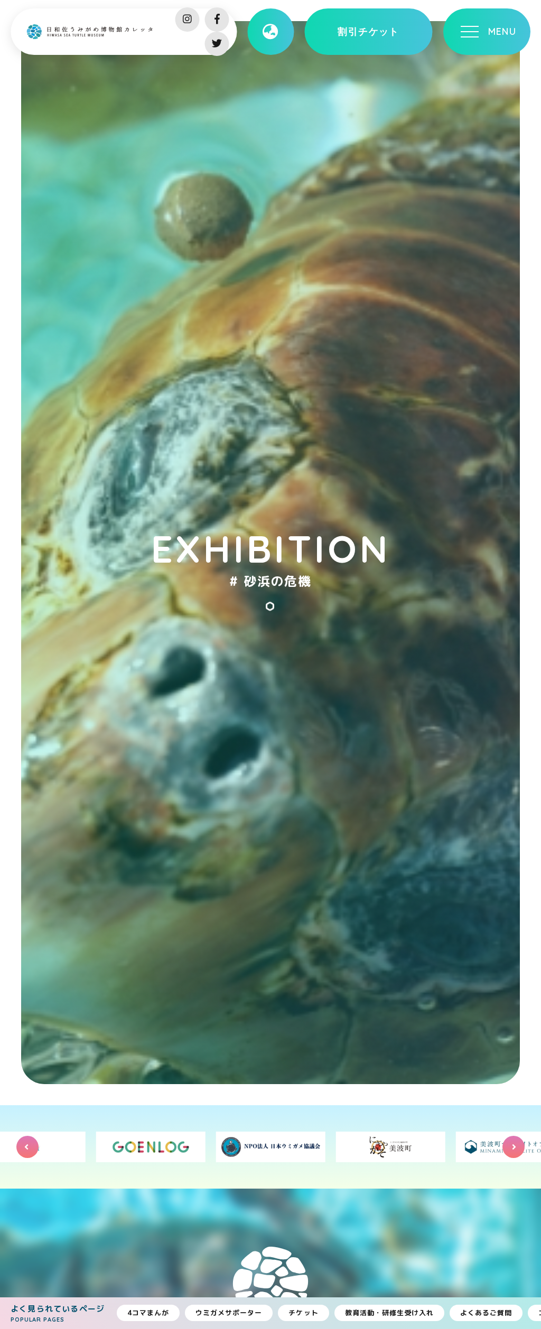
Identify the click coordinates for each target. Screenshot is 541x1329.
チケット (303, 1312)
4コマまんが (148, 1312)
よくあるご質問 (486, 1312)
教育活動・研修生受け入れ (389, 1312)
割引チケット (368, 31)
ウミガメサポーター (228, 1312)
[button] (27, 1147)
